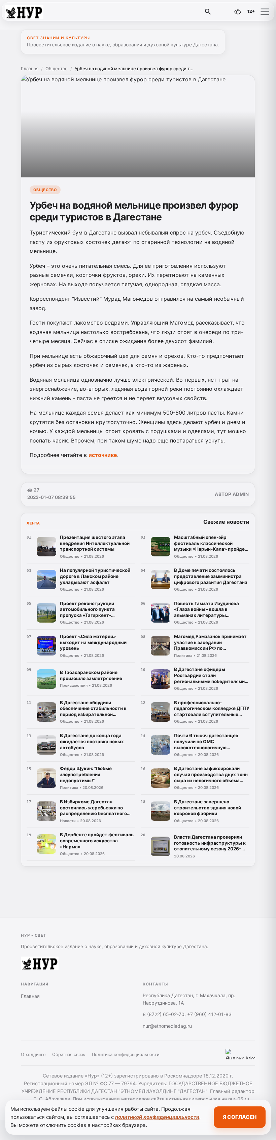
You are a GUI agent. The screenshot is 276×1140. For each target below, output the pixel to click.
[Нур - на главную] (33, 12)
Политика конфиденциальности (126, 1054)
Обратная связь (68, 1054)
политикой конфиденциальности (157, 1117)
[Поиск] (208, 11)
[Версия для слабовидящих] (237, 11)
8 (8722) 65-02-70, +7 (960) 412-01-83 (187, 1014)
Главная (29, 68)
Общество (56, 68)
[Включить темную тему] (223, 11)
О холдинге (33, 1054)
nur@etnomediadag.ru (167, 1026)
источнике (103, 455)
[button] (264, 11)
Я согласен (239, 1117)
